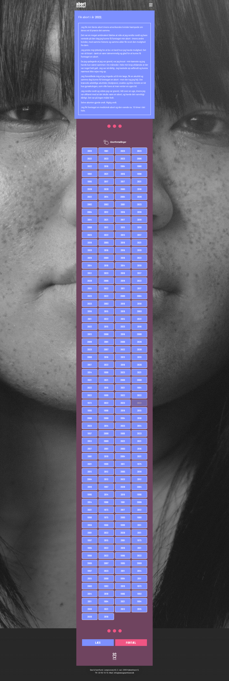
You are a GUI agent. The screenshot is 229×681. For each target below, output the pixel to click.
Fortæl (131, 642)
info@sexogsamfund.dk (124, 673)
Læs (98, 642)
